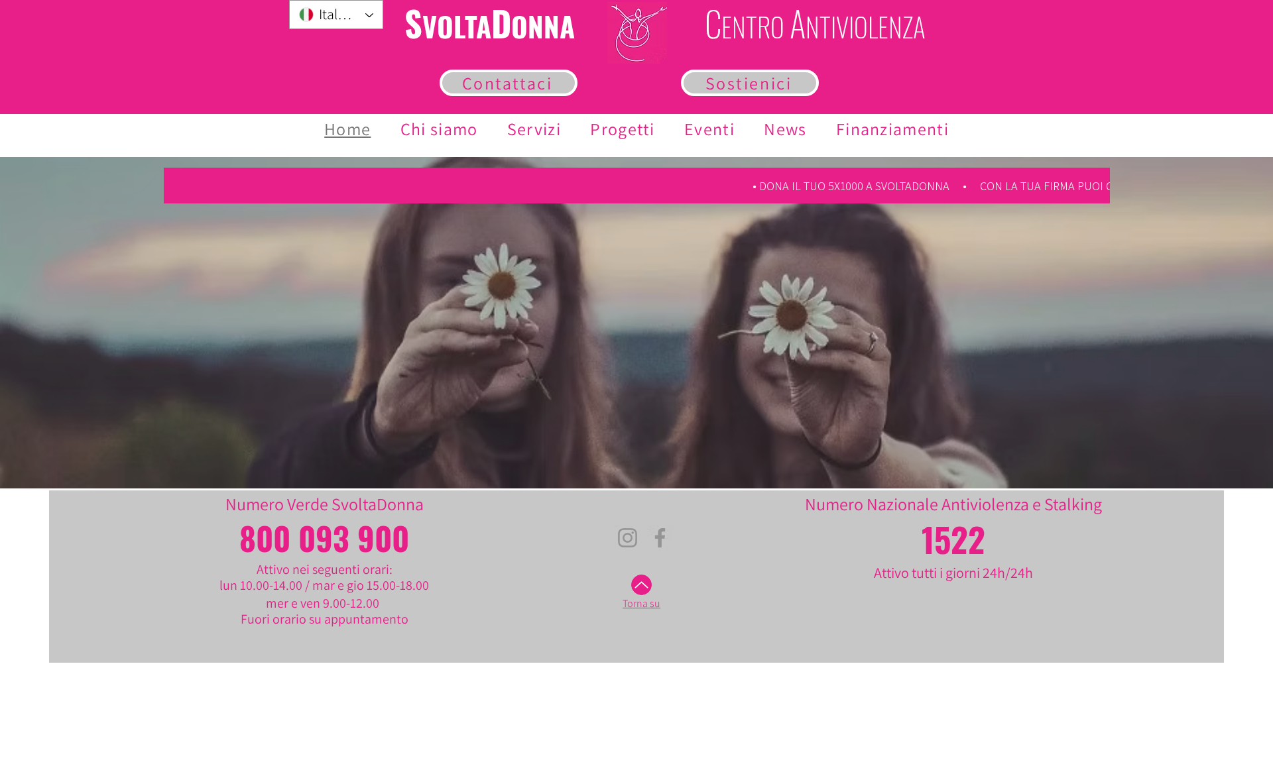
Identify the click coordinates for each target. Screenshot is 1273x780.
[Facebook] (660, 538)
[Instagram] (627, 538)
